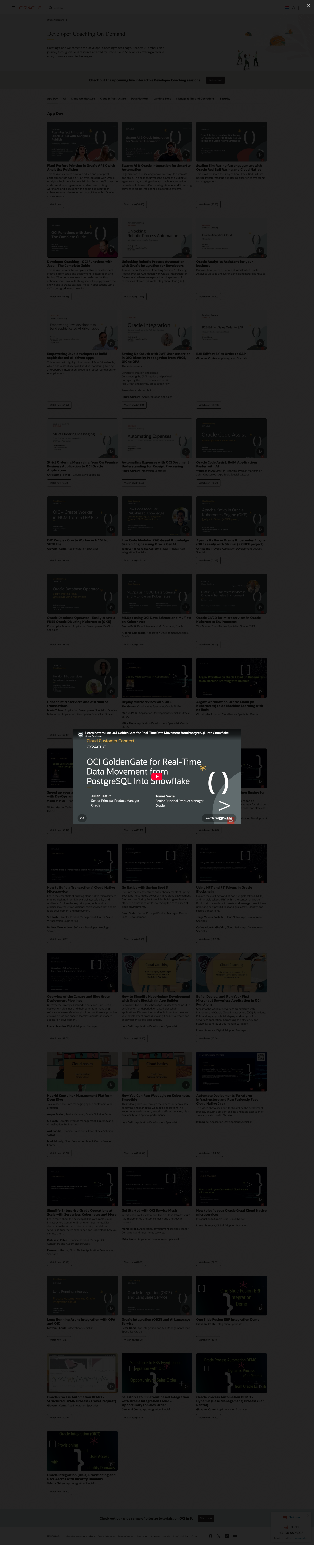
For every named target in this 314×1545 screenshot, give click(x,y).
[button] (308, 5)
